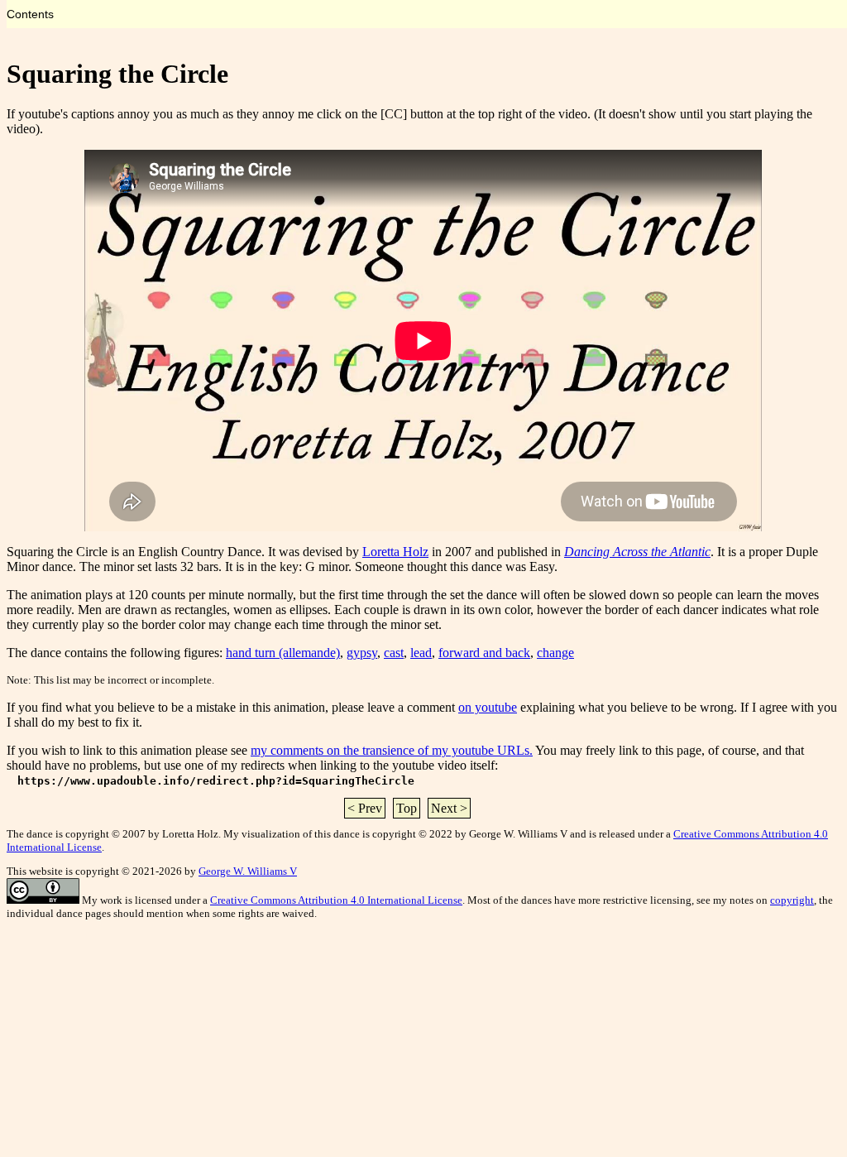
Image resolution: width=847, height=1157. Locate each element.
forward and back (484, 653)
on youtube (487, 707)
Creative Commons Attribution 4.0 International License (336, 900)
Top (406, 808)
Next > (449, 808)
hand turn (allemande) (283, 653)
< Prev (364, 808)
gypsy (362, 653)
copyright (792, 900)
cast (394, 653)
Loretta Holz (395, 552)
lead (421, 653)
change (555, 653)
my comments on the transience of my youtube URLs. (392, 750)
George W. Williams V (248, 871)
